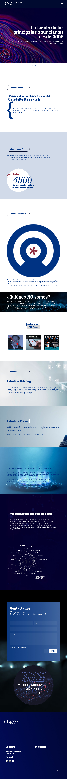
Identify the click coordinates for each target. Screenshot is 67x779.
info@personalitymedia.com (13, 751)
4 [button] (35, 65)
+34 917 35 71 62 (10, 753)
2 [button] (32, 65)
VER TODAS (33, 327)
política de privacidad (21, 647)
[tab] (31, 65)
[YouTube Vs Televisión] (15, 343)
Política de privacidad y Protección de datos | (36, 770)
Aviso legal (56, 770)
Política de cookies (49, 770)
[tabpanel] (33, 34)
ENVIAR (53, 651)
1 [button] (31, 65)
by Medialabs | (11, 770)
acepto (19, 647)
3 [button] (34, 65)
